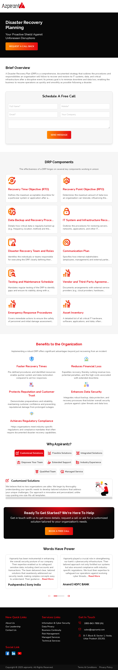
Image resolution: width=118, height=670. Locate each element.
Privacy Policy (105, 667)
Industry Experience (90, 462)
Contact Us (11, 630)
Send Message (59, 134)
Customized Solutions (31, 453)
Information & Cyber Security (56, 623)
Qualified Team (48, 471)
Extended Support (61, 462)
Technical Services (51, 640)
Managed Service (74, 471)
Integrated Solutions (91, 453)
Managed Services (51, 637)
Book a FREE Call (59, 531)
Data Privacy (48, 626)
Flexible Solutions (61, 453)
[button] (69, 596)
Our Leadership (13, 626)
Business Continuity (51, 630)
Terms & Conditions (87, 667)
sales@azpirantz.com (94, 629)
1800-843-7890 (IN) (93, 623)
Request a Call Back (21, 46)
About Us (10, 623)
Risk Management (50, 633)
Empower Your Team (32, 462)
